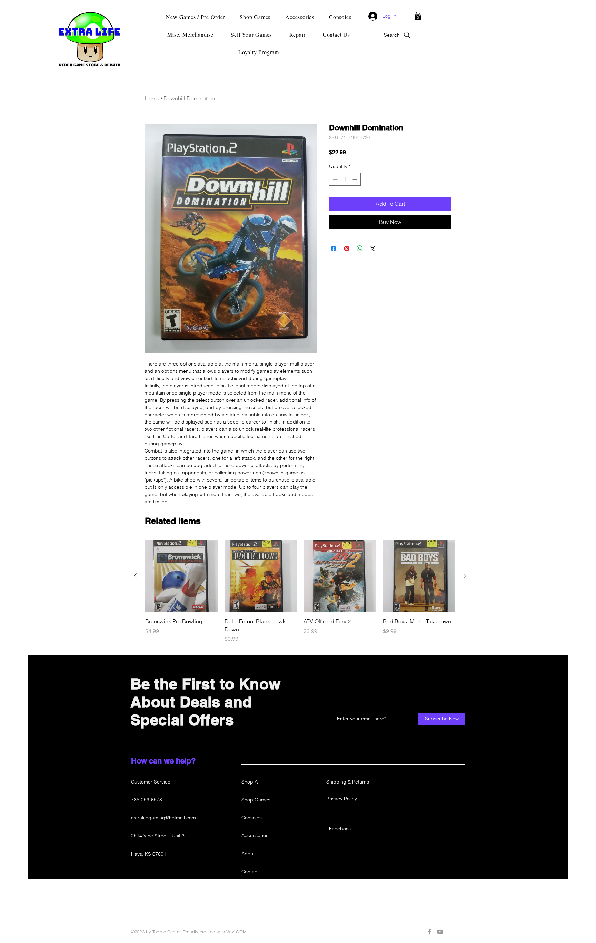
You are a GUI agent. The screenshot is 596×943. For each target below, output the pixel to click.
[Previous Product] (135, 576)
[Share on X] (373, 248)
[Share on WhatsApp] (360, 248)
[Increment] (355, 179)
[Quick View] (181, 576)
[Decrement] (334, 179)
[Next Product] (465, 576)
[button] (417, 16)
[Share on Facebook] (333, 248)
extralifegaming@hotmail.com (163, 818)
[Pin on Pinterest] (346, 248)
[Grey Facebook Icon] (429, 931)
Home (152, 98)
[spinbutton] (345, 179)
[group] (300, 591)
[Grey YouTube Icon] (440, 931)
